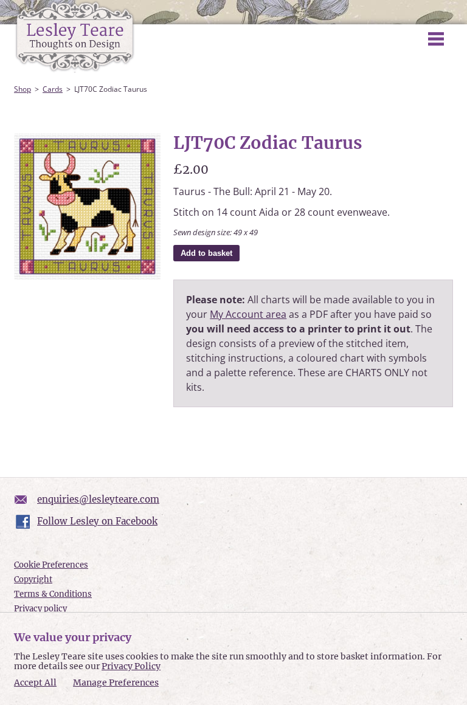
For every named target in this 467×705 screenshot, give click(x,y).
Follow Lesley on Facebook (97, 521)
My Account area (248, 314)
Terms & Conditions (53, 594)
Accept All (35, 683)
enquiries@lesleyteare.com (98, 499)
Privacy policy (40, 609)
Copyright (33, 579)
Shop (22, 89)
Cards (53, 89)
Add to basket (206, 253)
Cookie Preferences (51, 565)
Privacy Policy (131, 666)
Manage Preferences (116, 682)
